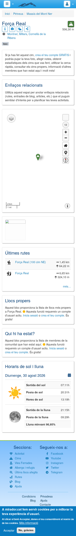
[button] (66, 153)
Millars (23, 34)
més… (67, 286)
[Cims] (71, 24)
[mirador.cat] (29, 3)
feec (5, 43)
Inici (7, 14)
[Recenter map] (66, 145)
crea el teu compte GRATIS (52, 55)
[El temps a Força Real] (20, 29)
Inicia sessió (30, 315)
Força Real (22, 273)
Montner (12, 34)
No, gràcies (26, 530)
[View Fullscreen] (66, 117)
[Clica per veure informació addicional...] (5, 29)
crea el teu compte (52, 315)
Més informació (28, 523)
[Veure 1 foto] (12, 29)
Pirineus (18, 14)
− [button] (66, 137)
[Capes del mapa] (11, 118)
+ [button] (66, 132)
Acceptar (9, 530)
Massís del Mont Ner (39, 14)
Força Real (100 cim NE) (30, 262)
